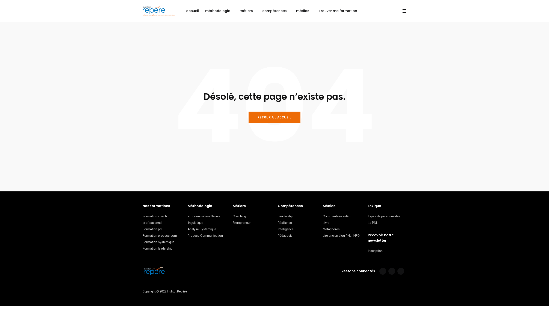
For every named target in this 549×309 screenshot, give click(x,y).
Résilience (285, 223)
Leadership (285, 216)
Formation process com (160, 236)
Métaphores (331, 229)
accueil (192, 10)
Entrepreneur (242, 223)
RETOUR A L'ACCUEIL (274, 117)
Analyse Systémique (202, 229)
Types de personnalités (384, 216)
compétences (274, 10)
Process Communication (205, 236)
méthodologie (217, 10)
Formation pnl (152, 229)
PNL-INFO (353, 236)
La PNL (373, 223)
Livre (326, 223)
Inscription (375, 251)
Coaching (239, 216)
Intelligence (286, 229)
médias (302, 10)
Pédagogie (285, 236)
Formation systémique (158, 242)
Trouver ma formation (338, 10)
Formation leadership (157, 248)
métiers (246, 10)
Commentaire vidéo (336, 216)
